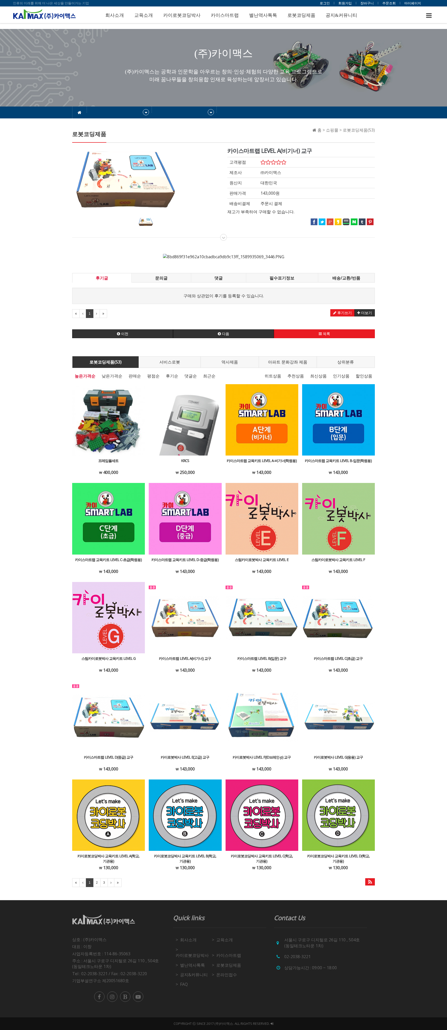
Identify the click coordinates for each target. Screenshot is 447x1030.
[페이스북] (99, 996)
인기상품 (341, 376)
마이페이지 (412, 3)
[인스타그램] (112, 996)
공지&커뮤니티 (341, 15)
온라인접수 (226, 975)
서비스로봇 (169, 362)
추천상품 (295, 376)
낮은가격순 (112, 376)
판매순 (135, 376)
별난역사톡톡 (263, 15)
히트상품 (273, 376)
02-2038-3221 (297, 956)
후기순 (172, 376)
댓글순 (190, 376)
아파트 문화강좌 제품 (287, 362)
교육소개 (143, 15)
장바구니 (367, 3)
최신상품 (318, 376)
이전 (124, 334)
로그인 (325, 3)
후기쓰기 (344, 313)
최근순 (209, 376)
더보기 (366, 313)
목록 (326, 334)
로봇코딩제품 (301, 15)
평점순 (153, 376)
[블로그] (125, 996)
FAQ (184, 984)
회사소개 (114, 15)
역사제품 (229, 362)
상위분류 (345, 362)
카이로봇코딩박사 (181, 15)
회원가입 (345, 3)
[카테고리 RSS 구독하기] (370, 881)
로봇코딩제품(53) (106, 362)
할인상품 (364, 376)
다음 (225, 334)
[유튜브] (138, 996)
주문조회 (389, 3)
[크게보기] (126, 179)
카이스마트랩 (225, 15)
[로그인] (272, 1023)
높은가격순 (85, 376)
